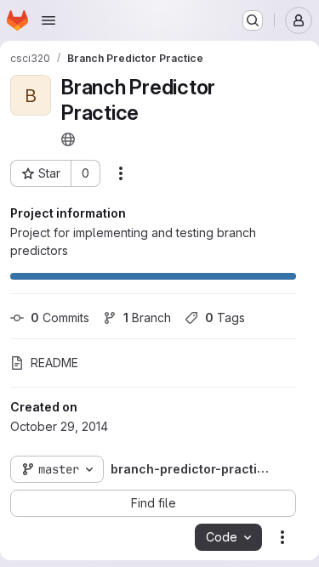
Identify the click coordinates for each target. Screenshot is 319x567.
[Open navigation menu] (48, 20)
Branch (147, 317)
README (54, 362)
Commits (60, 317)
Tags (225, 317)
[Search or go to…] (252, 20)
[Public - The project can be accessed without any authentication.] (68, 139)
